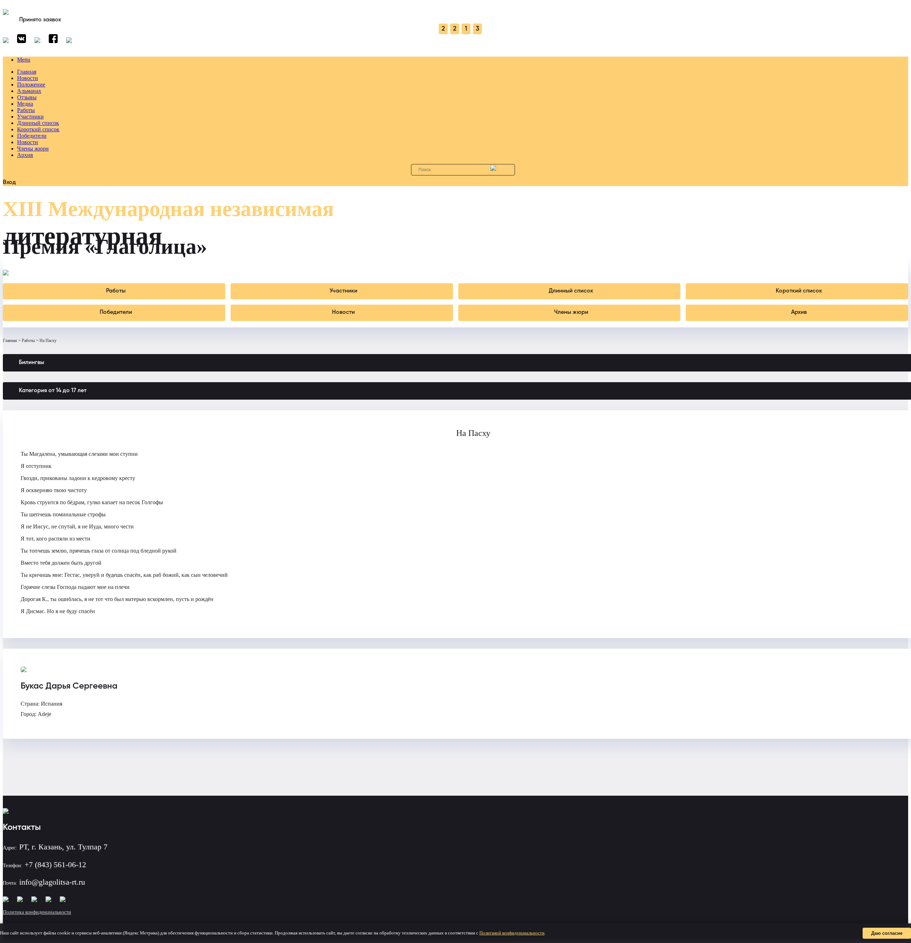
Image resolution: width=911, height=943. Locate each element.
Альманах (29, 91)
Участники (30, 117)
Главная (26, 72)
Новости (27, 78)
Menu (23, 60)
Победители (32, 136)
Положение (31, 84)
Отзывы (27, 97)
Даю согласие (886, 933)
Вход (9, 182)
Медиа (25, 104)
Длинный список (38, 123)
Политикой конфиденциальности (511, 933)
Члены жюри (33, 149)
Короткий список (38, 129)
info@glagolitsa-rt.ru (52, 882)
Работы (26, 110)
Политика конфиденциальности (37, 912)
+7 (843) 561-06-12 (55, 864)
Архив (25, 155)
